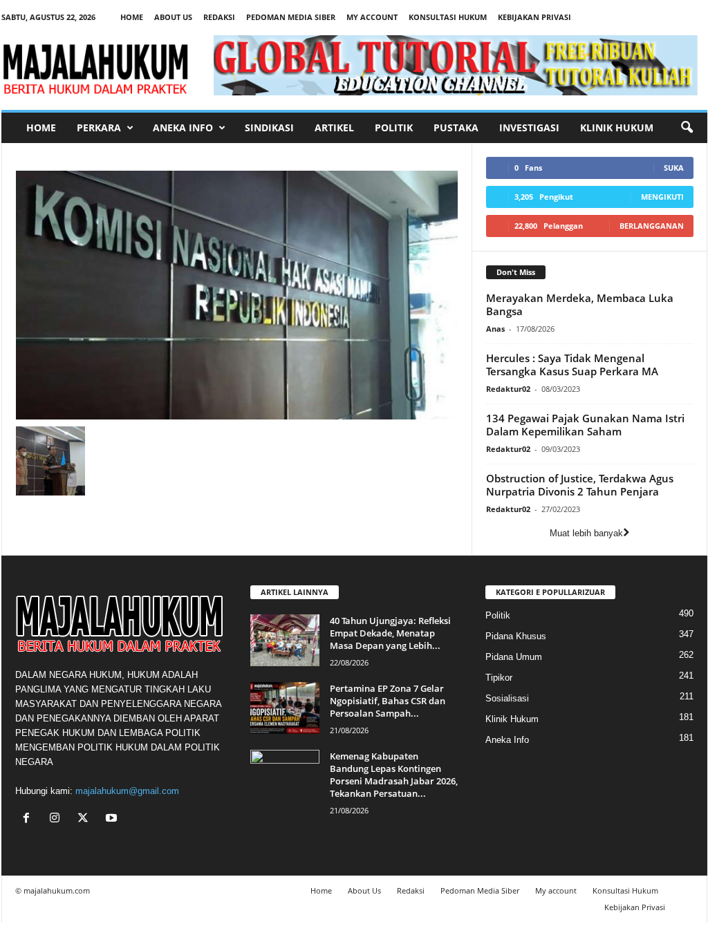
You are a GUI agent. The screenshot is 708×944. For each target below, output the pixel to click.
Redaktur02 (508, 389)
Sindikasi (269, 127)
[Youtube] (113, 819)
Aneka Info (183, 127)
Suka (674, 167)
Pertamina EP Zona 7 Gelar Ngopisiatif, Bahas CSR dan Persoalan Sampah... (387, 700)
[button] (686, 128)
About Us (173, 17)
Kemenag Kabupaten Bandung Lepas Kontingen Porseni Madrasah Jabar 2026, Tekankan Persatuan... (394, 775)
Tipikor (498, 677)
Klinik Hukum (616, 127)
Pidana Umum (513, 657)
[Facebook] (29, 819)
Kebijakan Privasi (534, 17)
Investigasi (529, 127)
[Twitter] (86, 819)
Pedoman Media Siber (290, 17)
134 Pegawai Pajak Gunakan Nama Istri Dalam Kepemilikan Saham (585, 424)
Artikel (334, 127)
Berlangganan (652, 225)
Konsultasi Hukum (448, 17)
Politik (394, 127)
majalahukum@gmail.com (127, 791)
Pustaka (456, 127)
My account (372, 17)
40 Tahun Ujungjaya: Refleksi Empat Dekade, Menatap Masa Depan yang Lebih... (390, 633)
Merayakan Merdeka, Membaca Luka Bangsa (579, 304)
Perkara (99, 127)
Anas (495, 328)
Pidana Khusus (515, 636)
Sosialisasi (507, 698)
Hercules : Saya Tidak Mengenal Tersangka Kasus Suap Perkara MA (572, 364)
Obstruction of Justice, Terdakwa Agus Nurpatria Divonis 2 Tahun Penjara (579, 484)
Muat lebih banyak (586, 533)
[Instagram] (58, 819)
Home (131, 17)
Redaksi (219, 17)
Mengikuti (662, 196)
